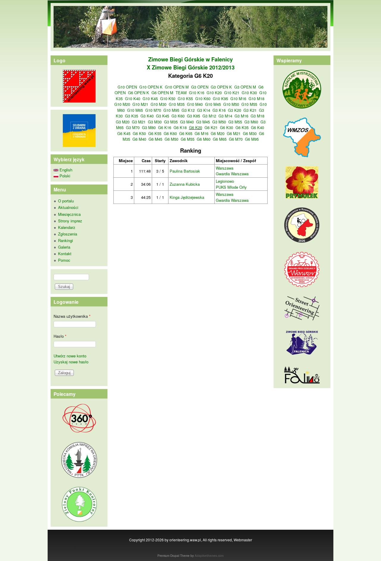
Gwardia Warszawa (232, 173)
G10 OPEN (127, 87)
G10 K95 (220, 98)
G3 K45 (162, 116)
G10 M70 (153, 110)
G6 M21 (234, 133)
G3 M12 (209, 116)
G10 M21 (140, 104)
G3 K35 (131, 116)
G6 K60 (170, 133)
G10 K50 (167, 98)
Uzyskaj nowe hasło (71, 362)
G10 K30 (249, 92)
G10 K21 (231, 92)
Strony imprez (70, 221)
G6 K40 (257, 127)
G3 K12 (188, 110)
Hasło (60, 336)
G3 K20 (234, 110)
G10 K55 (185, 98)
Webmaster (243, 539)
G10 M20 (122, 104)
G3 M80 (149, 127)
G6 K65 (185, 133)
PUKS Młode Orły (231, 187)
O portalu (66, 201)
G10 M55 (249, 104)
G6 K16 (164, 127)
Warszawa (224, 168)
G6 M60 (203, 139)
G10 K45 (150, 98)
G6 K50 (139, 133)
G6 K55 (154, 133)
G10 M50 (231, 104)
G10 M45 (213, 104)
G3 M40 (187, 122)
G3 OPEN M (245, 87)
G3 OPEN (199, 87)
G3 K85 (193, 116)
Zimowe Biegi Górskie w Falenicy (190, 59)
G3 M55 (235, 122)
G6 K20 (195, 127)
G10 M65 (135, 110)
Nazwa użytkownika (72, 316)
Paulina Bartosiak (185, 171)
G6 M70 (236, 139)
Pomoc (64, 260)
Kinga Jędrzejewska (187, 197)
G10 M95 (171, 110)
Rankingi (65, 240)
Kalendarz (66, 227)
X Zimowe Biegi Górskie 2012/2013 (191, 67)
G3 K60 (178, 116)
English (65, 170)
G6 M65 (220, 139)
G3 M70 (133, 127)
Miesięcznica (69, 214)
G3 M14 (225, 116)
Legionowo (225, 181)
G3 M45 (203, 122)
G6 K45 (123, 133)
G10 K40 (132, 98)
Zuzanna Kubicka (185, 184)
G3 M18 (257, 116)
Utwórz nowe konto (70, 356)
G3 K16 (219, 110)
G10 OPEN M (177, 87)
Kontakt (64, 253)
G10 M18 (256, 98)
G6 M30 (250, 133)
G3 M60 (251, 122)
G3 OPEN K (221, 87)
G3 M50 (219, 122)
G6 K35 (242, 127)
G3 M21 (139, 122)
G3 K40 (147, 116)
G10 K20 (214, 92)
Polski (64, 176)
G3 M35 (171, 122)
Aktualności (68, 207)
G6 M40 (139, 139)
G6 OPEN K (138, 92)
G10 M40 (195, 104)
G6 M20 (217, 133)
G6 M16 (201, 133)
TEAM (181, 92)
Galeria (64, 247)
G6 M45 (155, 139)
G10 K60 (202, 98)
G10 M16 (238, 98)
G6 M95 (252, 139)
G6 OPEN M (162, 92)
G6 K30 (226, 127)
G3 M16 (241, 116)
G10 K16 (196, 92)
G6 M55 (187, 139)
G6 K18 (180, 127)
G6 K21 (211, 127)
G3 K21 (250, 110)
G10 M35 (177, 104)
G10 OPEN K (151, 87)
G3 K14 (203, 110)
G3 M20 (122, 122)
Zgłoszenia (67, 234)
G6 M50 (171, 139)
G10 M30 (158, 104)
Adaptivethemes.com (209, 556)
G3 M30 (155, 122)
